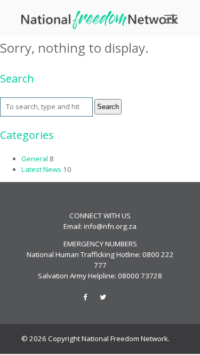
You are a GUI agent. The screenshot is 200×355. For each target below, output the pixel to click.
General (34, 158)
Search (108, 107)
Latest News (41, 169)
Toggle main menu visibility (171, 18)
